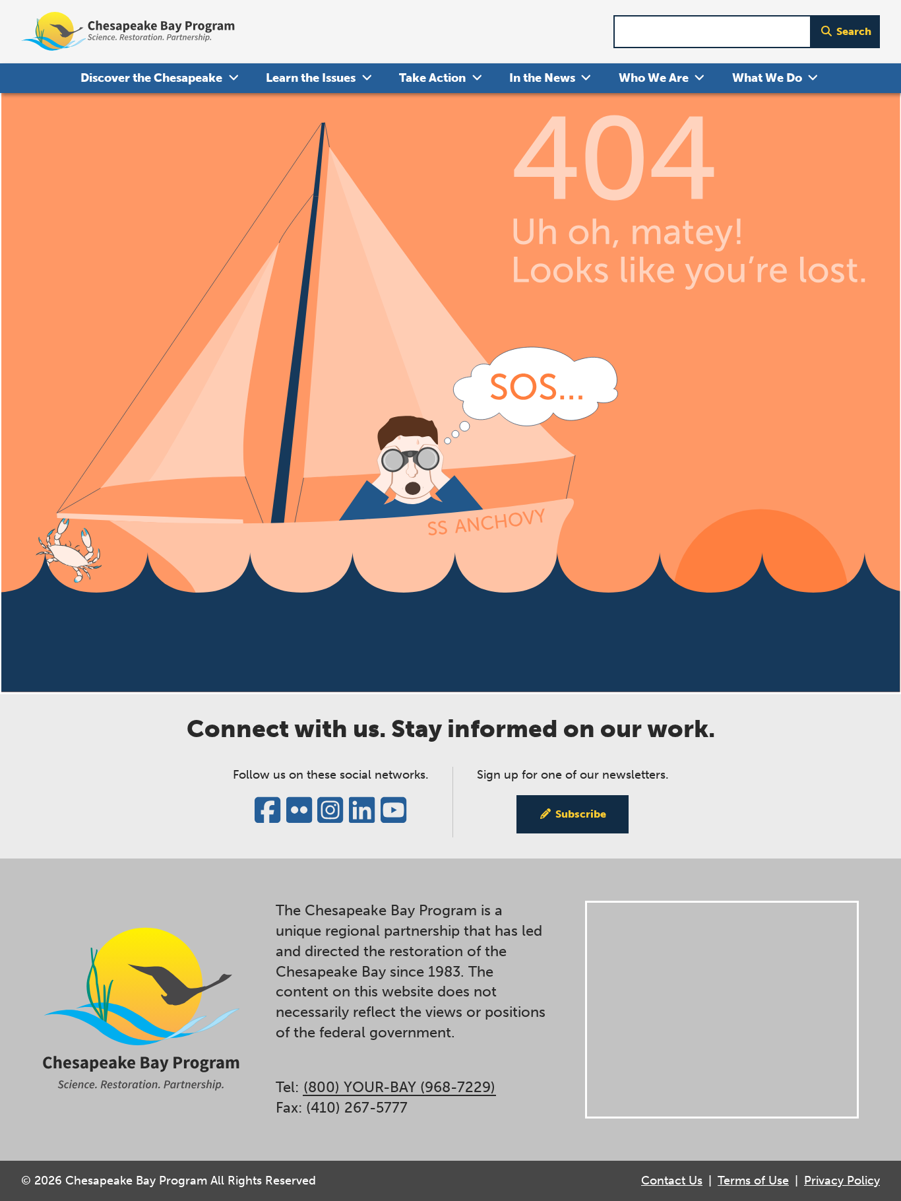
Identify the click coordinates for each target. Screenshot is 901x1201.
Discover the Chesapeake (151, 78)
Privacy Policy (842, 1180)
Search (853, 31)
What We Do (767, 78)
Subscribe (580, 814)
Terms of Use (753, 1180)
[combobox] (712, 32)
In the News (542, 78)
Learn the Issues (311, 78)
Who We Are (654, 78)
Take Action (432, 78)
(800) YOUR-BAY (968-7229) (399, 1087)
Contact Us (671, 1180)
